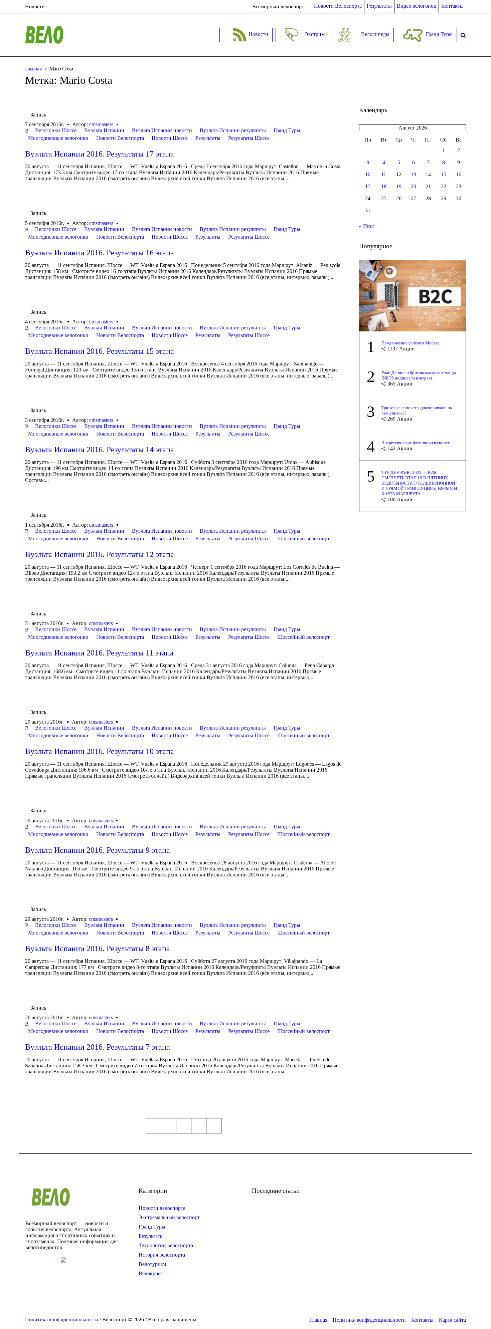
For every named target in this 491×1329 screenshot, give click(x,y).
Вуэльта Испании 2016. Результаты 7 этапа (97, 1047)
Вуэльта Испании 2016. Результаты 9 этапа (97, 850)
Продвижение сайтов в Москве (410, 342)
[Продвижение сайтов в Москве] (412, 295)
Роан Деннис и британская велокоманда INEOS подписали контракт (418, 375)
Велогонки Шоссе (55, 130)
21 (428, 186)
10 (367, 174)
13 (413, 174)
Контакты (422, 1320)
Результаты (207, 138)
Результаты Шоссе (249, 138)
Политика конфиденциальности (369, 1320)
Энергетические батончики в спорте (415, 442)
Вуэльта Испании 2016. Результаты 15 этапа (99, 351)
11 (383, 174)
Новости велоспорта (162, 1208)
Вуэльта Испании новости (162, 130)
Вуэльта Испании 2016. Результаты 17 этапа (99, 154)
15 (443, 174)
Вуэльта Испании (104, 130)
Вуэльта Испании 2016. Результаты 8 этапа (97, 948)
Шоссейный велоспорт (303, 538)
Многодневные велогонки (58, 138)
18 (383, 186)
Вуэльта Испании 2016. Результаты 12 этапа (99, 554)
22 (443, 186)
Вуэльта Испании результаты (233, 130)
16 (458, 174)
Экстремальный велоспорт (169, 1217)
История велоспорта (162, 1255)
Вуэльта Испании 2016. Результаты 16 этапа (99, 252)
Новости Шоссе (170, 138)
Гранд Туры (287, 130)
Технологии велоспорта (166, 1245)
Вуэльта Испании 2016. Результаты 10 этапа (99, 751)
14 (428, 174)
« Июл (366, 226)
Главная (33, 68)
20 (413, 186)
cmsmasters (101, 124)
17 (367, 186)
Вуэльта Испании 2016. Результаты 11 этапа (99, 652)
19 (398, 186)
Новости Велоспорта (120, 138)
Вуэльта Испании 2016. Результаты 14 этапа (99, 449)
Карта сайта (452, 1320)
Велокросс (151, 1273)
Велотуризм (152, 1264)
